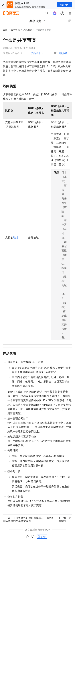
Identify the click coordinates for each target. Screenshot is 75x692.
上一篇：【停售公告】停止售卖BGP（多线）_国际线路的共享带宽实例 (29, 519)
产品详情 (35, 53)
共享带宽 (15, 29)
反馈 (43, 536)
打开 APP (64, 4)
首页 (5, 29)
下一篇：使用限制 (64, 519)
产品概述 (27, 29)
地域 (15, 237)
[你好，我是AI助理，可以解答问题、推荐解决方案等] (54, 13)
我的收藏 (63, 53)
